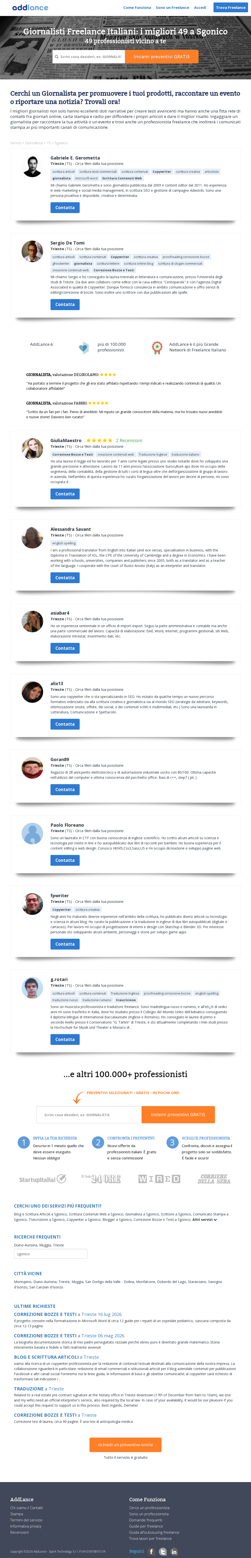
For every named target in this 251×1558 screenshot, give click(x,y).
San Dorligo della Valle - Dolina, (110, 1281)
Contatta (65, 207)
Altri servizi (202, 1219)
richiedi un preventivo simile (125, 1444)
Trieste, (65, 1281)
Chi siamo (18, 1507)
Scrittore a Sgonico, (177, 1214)
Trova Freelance (231, 7)
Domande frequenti (145, 1519)
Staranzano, (198, 1281)
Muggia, (46, 1245)
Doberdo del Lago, (172, 1281)
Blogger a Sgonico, (118, 1219)
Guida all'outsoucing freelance (154, 1532)
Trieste (57, 163)
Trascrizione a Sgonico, (48, 1219)
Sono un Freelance (172, 7)
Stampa (16, 1513)
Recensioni (19, 1532)
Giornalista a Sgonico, (143, 1214)
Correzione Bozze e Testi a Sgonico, (163, 1219)
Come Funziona (137, 7)
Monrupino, (23, 1281)
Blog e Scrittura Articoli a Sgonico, (41, 1214)
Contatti (36, 1507)
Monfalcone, (146, 1281)
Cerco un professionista (149, 1507)
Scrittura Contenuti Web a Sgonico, (97, 1214)
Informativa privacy (25, 1526)
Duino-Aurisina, (26, 1245)
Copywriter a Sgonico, (84, 1219)
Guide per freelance (146, 1526)
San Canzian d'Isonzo (46, 1287)
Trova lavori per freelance (150, 1538)
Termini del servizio (26, 1519)
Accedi (200, 7)
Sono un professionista (149, 1513)
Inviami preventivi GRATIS (178, 1114)
